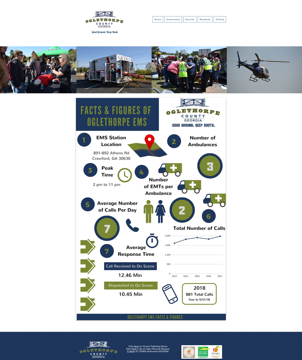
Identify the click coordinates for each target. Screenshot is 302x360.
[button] (190, 19)
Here (136, 346)
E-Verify (131, 351)
